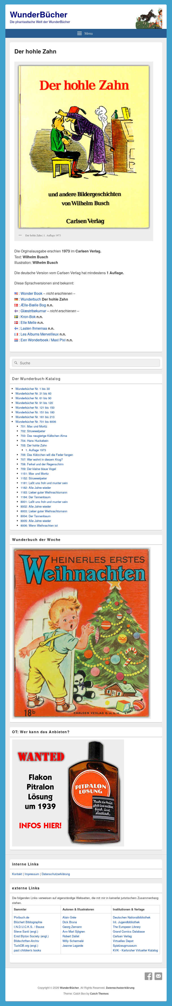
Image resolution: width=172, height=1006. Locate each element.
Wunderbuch (31, 299)
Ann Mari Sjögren (73, 931)
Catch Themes (99, 993)
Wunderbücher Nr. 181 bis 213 (34, 417)
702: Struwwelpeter (33, 431)
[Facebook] (148, 976)
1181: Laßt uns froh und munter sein (44, 483)
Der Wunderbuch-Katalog (36, 378)
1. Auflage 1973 (36, 450)
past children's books (27, 950)
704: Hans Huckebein (34, 440)
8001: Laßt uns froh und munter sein (44, 502)
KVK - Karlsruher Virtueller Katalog (135, 950)
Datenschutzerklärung (56, 874)
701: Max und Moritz (34, 426)
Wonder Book (31, 293)
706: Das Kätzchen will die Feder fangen (47, 455)
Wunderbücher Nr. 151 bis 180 (34, 412)
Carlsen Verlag (122, 936)
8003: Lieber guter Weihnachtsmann (44, 511)
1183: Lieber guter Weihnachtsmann (44, 492)
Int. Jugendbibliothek (126, 922)
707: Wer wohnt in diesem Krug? (42, 459)
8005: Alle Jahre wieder (36, 521)
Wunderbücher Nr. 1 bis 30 (32, 389)
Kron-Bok (28, 316)
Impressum (32, 874)
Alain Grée (69, 917)
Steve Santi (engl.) (26, 931)
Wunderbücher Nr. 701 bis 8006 (35, 421)
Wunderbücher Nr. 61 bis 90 (33, 398)
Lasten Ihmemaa (34, 328)
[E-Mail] (158, 976)
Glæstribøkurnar (33, 310)
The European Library (127, 927)
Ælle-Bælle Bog (33, 305)
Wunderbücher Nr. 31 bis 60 (33, 393)
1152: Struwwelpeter (34, 478)
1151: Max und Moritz (35, 473)
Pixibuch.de (21, 917)
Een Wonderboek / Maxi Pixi (43, 339)
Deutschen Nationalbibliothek (131, 917)
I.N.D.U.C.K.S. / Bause (29, 927)
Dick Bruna (69, 922)
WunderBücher (38, 14)
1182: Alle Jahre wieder (36, 487)
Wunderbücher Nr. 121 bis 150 (34, 407)
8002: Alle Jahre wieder (36, 506)
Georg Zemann (72, 927)
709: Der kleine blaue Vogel (38, 469)
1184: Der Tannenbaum (36, 497)
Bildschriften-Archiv (26, 941)
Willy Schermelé (73, 941)
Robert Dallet (70, 936)
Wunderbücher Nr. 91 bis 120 (34, 403)
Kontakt (17, 874)
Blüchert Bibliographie (28, 922)
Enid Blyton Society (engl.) (31, 936)
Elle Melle (29, 322)
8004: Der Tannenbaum (36, 516)
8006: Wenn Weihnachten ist (39, 525)
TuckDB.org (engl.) (26, 945)
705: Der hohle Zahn (34, 445)
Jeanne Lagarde (72, 945)
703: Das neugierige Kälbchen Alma (44, 436)
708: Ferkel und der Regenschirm (42, 464)
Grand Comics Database (129, 931)
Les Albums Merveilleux (40, 334)
